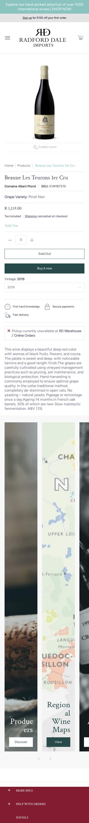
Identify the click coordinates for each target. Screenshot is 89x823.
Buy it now (44, 268)
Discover (21, 742)
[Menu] (7, 37)
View (58, 742)
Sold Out (44, 254)
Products (23, 166)
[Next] (50, 759)
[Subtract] (10, 240)
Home (9, 166)
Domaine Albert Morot (20, 186)
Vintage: (14, 279)
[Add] (31, 240)
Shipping (31, 216)
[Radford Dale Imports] (43, 37)
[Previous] (39, 759)
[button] (80, 37)
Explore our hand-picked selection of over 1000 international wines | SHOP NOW (44, 6)
